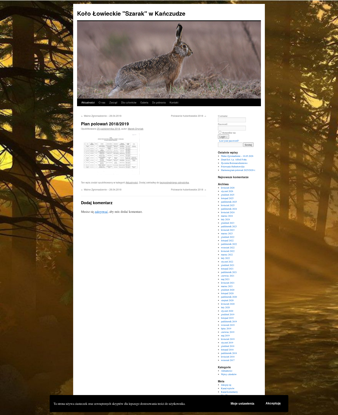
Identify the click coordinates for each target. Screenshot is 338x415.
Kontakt (174, 102)
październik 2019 (229, 321)
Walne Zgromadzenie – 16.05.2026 (237, 155)
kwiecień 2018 (228, 356)
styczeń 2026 (227, 191)
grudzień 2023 (227, 222)
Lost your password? (229, 140)
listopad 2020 (227, 293)
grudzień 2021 (227, 265)
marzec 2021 (227, 286)
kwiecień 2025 (228, 205)
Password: (223, 124)
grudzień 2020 (227, 289)
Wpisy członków (229, 374)
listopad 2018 (227, 349)
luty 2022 (225, 258)
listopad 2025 (227, 198)
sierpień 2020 (227, 300)
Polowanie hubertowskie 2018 (188, 115)
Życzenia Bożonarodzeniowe (234, 162)
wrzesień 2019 (228, 324)
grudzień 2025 (227, 194)
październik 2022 (229, 243)
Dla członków (128, 102)
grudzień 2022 (227, 236)
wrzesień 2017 (228, 360)
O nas (102, 102)
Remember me (229, 132)
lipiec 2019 (226, 328)
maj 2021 (225, 279)
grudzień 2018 (227, 346)
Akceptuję (273, 403)
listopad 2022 (227, 240)
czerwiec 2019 (227, 331)
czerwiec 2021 (227, 275)
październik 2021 (229, 272)
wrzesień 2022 (228, 247)
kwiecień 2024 (228, 212)
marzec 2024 (227, 215)
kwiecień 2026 (228, 187)
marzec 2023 (227, 233)
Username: (223, 115)
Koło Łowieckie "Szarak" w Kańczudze (131, 13)
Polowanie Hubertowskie (233, 166)
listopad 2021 (227, 268)
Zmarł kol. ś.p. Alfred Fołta (233, 159)
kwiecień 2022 (228, 250)
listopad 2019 (227, 317)
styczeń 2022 (227, 261)
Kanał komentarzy (229, 391)
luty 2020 (225, 307)
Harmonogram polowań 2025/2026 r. (238, 170)
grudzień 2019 (227, 314)
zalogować (101, 211)
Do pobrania (159, 102)
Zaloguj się (226, 384)
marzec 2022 (227, 254)
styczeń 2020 (227, 310)
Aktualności (88, 102)
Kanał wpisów (228, 388)
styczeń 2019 (227, 342)
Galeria (144, 102)
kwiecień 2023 (228, 229)
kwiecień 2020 (228, 303)
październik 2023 (229, 226)
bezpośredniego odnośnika (174, 182)
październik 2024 (229, 208)
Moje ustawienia (242, 403)
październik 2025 (229, 201)
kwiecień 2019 (228, 338)
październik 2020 (229, 296)
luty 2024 (225, 219)
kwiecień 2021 (228, 282)
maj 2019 (225, 335)
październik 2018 (229, 353)
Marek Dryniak (135, 128)
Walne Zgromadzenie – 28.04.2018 (101, 115)
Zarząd (113, 102)
